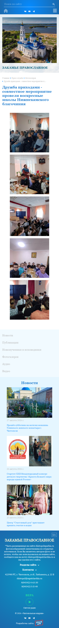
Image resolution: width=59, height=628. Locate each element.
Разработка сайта (25, 623)
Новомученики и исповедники (21, 349)
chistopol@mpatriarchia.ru (29, 578)
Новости (7, 335)
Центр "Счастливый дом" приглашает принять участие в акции (25, 524)
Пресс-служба (17, 78)
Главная (5, 78)
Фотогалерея (30, 78)
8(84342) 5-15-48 (29, 586)
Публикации (10, 342)
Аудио (6, 364)
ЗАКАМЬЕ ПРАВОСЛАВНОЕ (25, 67)
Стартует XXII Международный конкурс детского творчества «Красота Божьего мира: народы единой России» (29, 477)
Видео (6, 371)
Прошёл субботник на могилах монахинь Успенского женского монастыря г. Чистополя (27, 428)
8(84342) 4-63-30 (29, 582)
